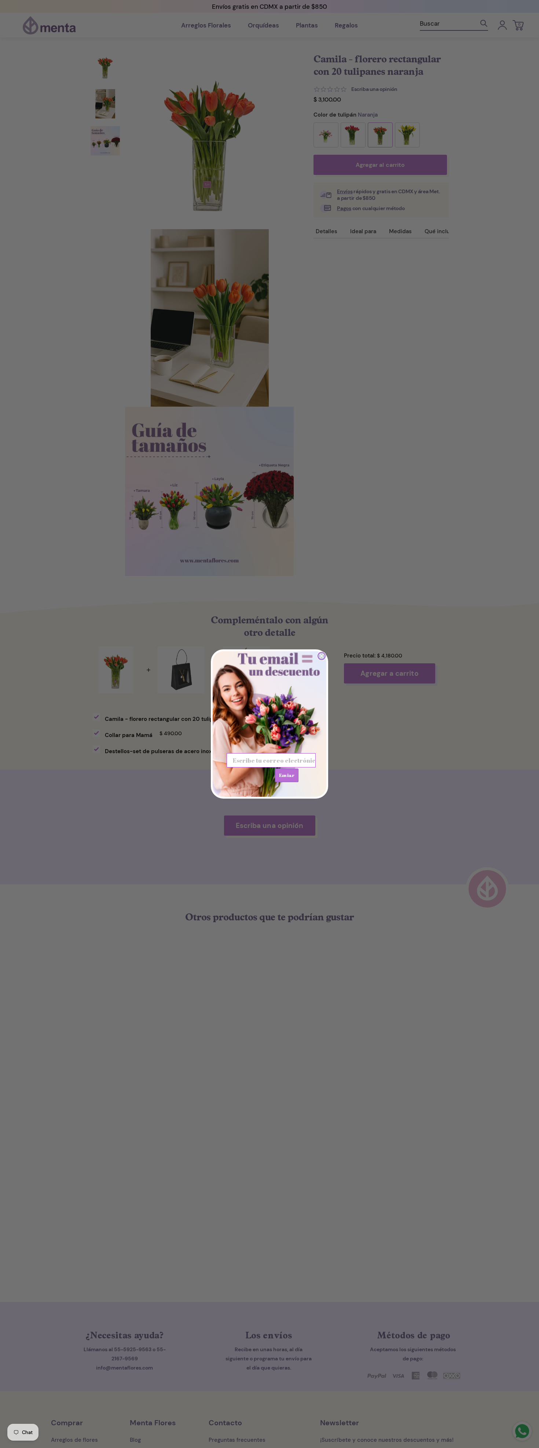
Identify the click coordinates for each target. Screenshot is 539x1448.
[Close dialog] (321, 656)
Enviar (286, 775)
